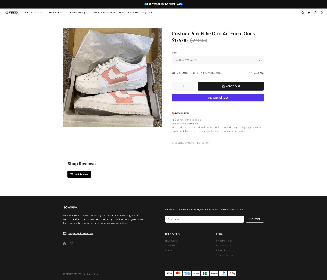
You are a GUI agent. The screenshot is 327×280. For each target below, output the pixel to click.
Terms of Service (224, 255)
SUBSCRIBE (254, 219)
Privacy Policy (223, 250)
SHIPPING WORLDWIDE (209, 73)
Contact (169, 250)
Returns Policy (223, 246)
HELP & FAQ (171, 241)
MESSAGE (259, 73)
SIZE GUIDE (182, 73)
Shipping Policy (224, 241)
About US (170, 246)
